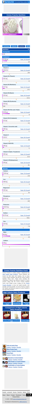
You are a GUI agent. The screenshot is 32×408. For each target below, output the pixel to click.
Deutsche (19, 392)
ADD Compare (29, 395)
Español (4, 392)
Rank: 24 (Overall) (25, 59)
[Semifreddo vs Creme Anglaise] (5, 366)
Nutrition (21, 46)
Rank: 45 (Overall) (25, 234)
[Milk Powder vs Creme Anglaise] (5, 362)
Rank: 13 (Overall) (25, 145)
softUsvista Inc (23, 401)
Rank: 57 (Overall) (25, 120)
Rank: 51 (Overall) (25, 70)
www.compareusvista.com (19, 399)
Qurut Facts (10, 353)
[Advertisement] (16, 8)
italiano (24, 392)
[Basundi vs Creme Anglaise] (5, 358)
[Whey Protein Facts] (4, 350)
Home (4, 395)
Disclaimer (18, 395)
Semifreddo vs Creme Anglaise (16, 365)
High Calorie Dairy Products (10, 274)
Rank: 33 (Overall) (25, 162)
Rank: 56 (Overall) (25, 137)
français (15, 392)
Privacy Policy (16, 396)
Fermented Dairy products (21, 2)
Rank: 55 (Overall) (25, 181)
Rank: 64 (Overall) (25, 207)
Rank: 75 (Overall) (25, 215)
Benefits (29, 46)
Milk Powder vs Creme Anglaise (16, 361)
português (9, 392)
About (8, 395)
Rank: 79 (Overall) (25, 173)
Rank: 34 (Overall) (25, 95)
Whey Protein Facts (12, 349)
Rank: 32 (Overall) (25, 78)
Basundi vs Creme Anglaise (15, 357)
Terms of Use (26, 395)
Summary (6, 46)
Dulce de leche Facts (12, 345)
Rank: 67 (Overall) (25, 223)
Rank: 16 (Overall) (25, 112)
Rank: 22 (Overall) (25, 154)
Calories (14, 46)
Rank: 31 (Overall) (25, 129)
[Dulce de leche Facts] (4, 346)
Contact (13, 395)
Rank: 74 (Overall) (25, 198)
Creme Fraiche (12, 34)
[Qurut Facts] (4, 354)
